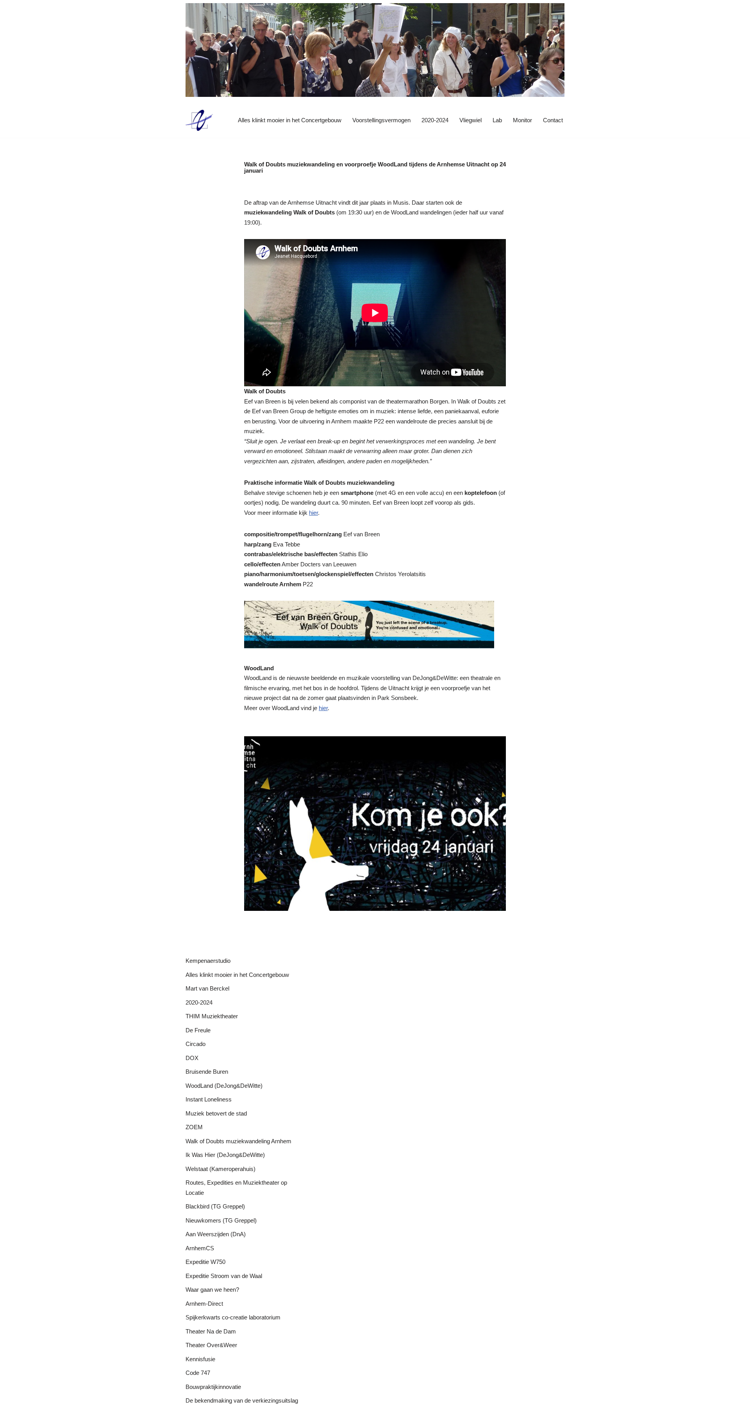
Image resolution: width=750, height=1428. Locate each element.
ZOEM (194, 1127)
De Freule (198, 1030)
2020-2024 (434, 120)
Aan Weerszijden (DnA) (216, 1234)
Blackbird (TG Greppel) (215, 1206)
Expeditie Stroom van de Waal (224, 1276)
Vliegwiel (470, 120)
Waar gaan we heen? (212, 1289)
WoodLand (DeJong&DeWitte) (224, 1085)
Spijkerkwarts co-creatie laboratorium (233, 1317)
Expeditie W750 (205, 1261)
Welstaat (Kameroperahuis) (220, 1169)
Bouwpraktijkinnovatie (213, 1386)
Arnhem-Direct (204, 1303)
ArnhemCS (200, 1248)
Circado (195, 1044)
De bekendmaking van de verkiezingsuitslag (242, 1400)
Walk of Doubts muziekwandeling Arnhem (238, 1141)
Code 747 (198, 1372)
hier (313, 512)
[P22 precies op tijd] (199, 120)
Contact (553, 120)
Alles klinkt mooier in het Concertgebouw (289, 120)
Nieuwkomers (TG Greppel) (221, 1220)
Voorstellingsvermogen (381, 120)
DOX (192, 1058)
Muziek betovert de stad (216, 1113)
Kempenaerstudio (208, 960)
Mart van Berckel (207, 988)
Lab (497, 120)
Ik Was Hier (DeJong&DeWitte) (225, 1154)
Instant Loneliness (209, 1099)
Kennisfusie (200, 1359)
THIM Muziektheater (212, 1016)
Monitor (522, 120)
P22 (191, 1418)
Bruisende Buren (207, 1071)
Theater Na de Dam (211, 1331)
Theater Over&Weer (211, 1345)
